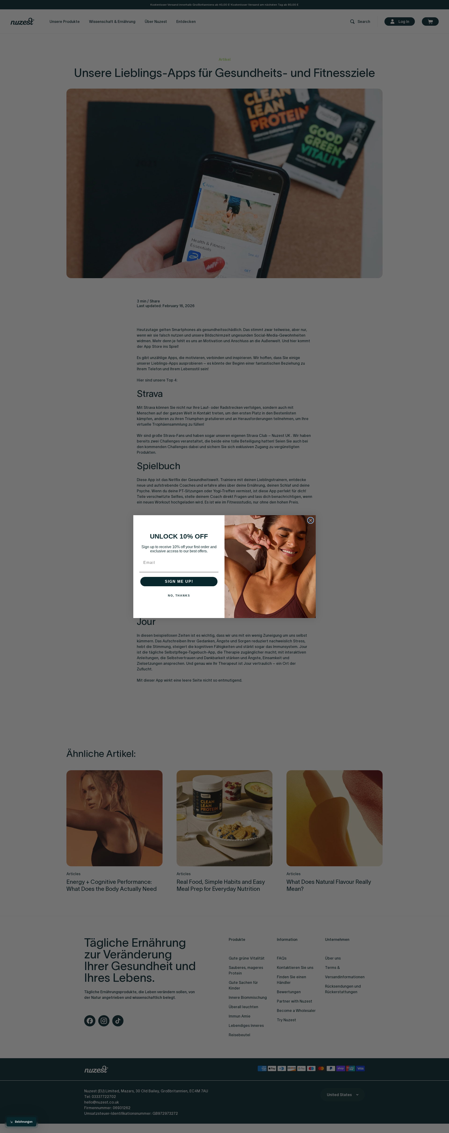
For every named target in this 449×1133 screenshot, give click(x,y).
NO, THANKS (179, 595)
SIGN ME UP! (179, 581)
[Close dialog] (310, 520)
